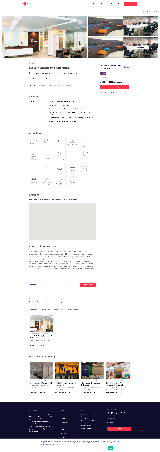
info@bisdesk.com (86, 428)
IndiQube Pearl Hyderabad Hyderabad (65, 384)
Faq (62, 429)
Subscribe (119, 428)
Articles (63, 433)
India (9, 11)
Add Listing (112, 3)
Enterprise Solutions (99, 3)
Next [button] (51, 324)
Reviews (69, 85)
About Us (64, 418)
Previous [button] (32, 324)
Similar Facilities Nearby (42, 356)
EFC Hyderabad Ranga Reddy (41, 383)
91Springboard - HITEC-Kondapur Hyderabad (115, 384)
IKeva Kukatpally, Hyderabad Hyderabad (41, 337)
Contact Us (65, 426)
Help (119, 3)
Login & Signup (130, 3)
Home (63, 415)
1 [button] (40, 330)
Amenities (42, 85)
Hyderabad (14, 11)
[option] (42, 324)
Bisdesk (4, 11)
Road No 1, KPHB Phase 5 (26, 11)
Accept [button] (110, 448)
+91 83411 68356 (86, 425)
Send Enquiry (115, 87)
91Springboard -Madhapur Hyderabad (91, 384)
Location (52, 85)
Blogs (63, 437)
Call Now (126, 92)
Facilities (32, 85)
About (61, 85)
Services (64, 422)
